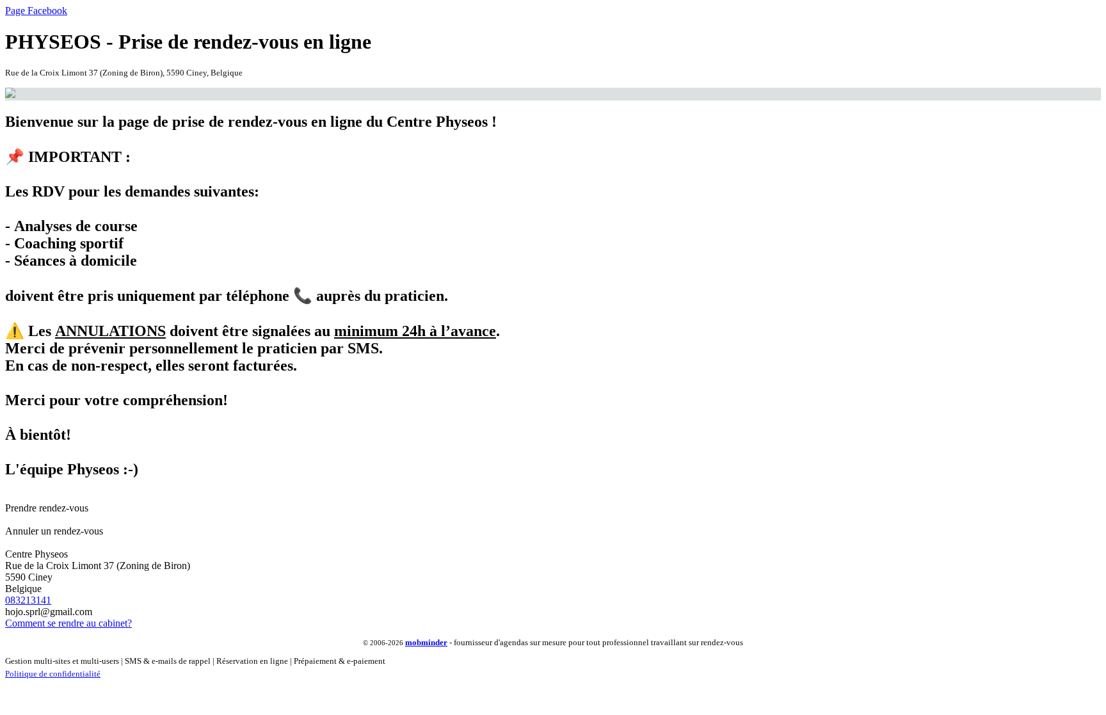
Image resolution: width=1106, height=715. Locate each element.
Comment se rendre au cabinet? (68, 623)
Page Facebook (36, 10)
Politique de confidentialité (52, 674)
